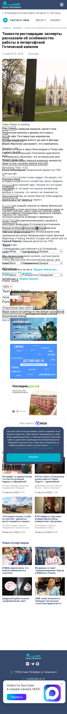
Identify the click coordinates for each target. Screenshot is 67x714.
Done (60, 311)
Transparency (30, 251)
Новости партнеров (15, 542)
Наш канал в (27, 423)
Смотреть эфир (19, 20)
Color (5, 251)
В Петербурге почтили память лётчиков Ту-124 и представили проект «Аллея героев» (35, 13)
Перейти (16, 697)
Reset (29, 311)
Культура (33, 53)
